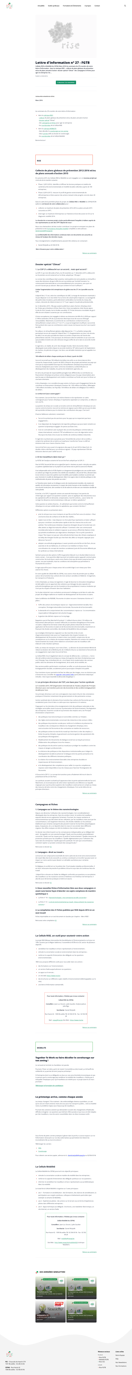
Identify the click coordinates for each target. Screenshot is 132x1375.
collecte (41, 118)
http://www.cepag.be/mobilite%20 (66, 1243)
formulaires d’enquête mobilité (57, 229)
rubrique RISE (48, 115)
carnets (45, 134)
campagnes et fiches (49, 123)
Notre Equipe (120, 1355)
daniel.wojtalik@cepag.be (43, 231)
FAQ (117, 1359)
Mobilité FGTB (103, 1360)
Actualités (41, 6)
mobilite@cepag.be (67, 1239)
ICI (51, 847)
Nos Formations (121, 1366)
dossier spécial (44, 120)
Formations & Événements (72, 6)
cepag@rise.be (58, 1020)
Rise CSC (101, 1362)
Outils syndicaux (53, 6)
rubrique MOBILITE (50, 129)
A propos (88, 6)
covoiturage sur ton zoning (59, 131)
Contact (97, 6)
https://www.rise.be (53, 976)
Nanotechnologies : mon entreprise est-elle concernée (67, 898)
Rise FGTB (102, 1357)
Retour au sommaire (90, 253)
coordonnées (45, 125)
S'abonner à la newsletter (66, 82)
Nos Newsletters (121, 1362)
